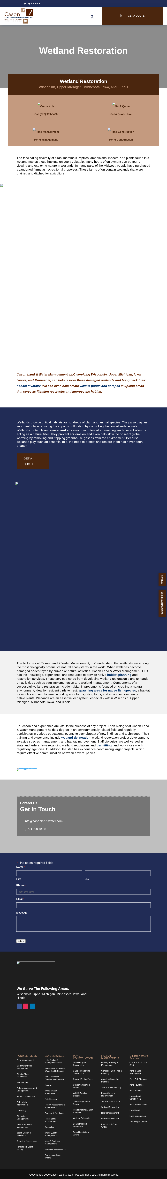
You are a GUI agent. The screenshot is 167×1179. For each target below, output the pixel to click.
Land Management (137, 1116)
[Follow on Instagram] (143, 3)
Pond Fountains (136, 1085)
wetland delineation (76, 737)
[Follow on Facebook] (138, 3)
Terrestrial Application (110, 1101)
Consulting (21, 1110)
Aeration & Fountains (26, 1096)
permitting (104, 745)
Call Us (162, 579)
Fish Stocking (23, 1082)
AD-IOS (129, 1174)
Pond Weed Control (138, 1105)
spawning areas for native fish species (107, 690)
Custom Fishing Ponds (83, 1079)
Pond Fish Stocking (138, 1079)
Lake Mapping (135, 1110)
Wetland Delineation (82, 1118)
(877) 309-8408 (32, 3)
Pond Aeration (135, 1090)
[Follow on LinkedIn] (148, 3)
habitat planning (119, 674)
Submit (21, 941)
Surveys (48, 1085)
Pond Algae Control (138, 1122)
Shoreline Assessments (27, 1141)
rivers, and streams (64, 430)
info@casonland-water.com (43, 821)
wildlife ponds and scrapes (100, 386)
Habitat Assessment (110, 1113)
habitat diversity (29, 386)
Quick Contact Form (162, 603)
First (18, 879)
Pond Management (25, 1060)
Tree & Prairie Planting (111, 1087)
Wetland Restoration (110, 1107)
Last (87, 879)
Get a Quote (28, 461)
